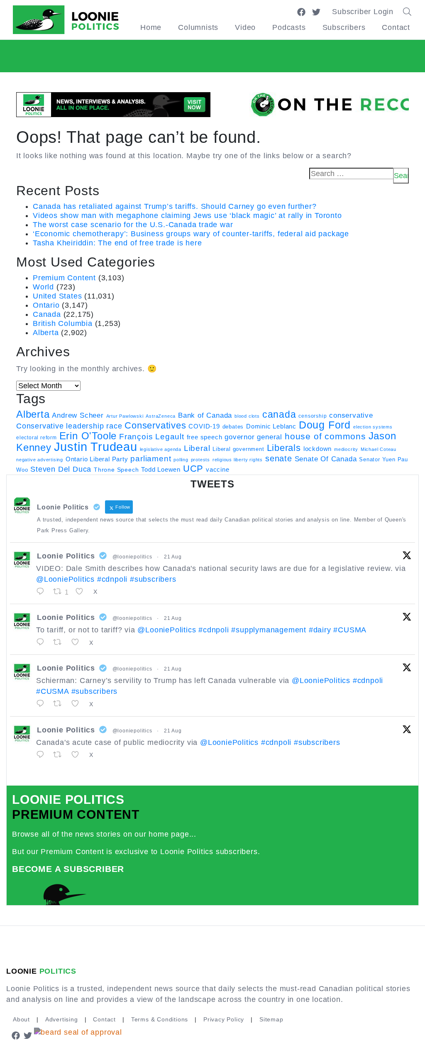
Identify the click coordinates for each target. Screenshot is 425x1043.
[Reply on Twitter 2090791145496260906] (42, 642)
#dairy (320, 630)
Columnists (198, 27)
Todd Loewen (161, 469)
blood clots (247, 416)
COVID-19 (204, 426)
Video (245, 27)
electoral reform (36, 438)
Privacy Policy (223, 1019)
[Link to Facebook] (301, 12)
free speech (204, 437)
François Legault (151, 436)
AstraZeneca (161, 416)
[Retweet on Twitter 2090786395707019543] (60, 704)
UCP (193, 468)
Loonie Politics (66, 556)
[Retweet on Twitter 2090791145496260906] (60, 642)
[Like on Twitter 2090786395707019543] (78, 704)
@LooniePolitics (65, 579)
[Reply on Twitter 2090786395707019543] (42, 704)
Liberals (284, 448)
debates (233, 427)
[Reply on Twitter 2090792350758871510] (42, 591)
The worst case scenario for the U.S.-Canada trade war (133, 224)
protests (200, 459)
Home (150, 27)
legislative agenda (160, 449)
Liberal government (238, 449)
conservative (351, 415)
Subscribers (344, 27)
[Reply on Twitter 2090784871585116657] (42, 755)
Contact (396, 27)
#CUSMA (349, 630)
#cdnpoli (112, 579)
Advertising (61, 1019)
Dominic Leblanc (271, 426)
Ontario (46, 305)
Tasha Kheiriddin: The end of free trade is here (117, 243)
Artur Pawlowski (125, 416)
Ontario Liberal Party (97, 459)
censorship (312, 416)
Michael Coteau (378, 449)
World (43, 287)
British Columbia (63, 323)
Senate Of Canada (326, 459)
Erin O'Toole (88, 436)
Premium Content (64, 278)
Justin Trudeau (95, 446)
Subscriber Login (362, 11)
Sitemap (271, 1019)
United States (57, 296)
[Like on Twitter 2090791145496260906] (78, 642)
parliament (150, 458)
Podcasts (288, 27)
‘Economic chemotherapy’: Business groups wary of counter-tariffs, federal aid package (191, 234)
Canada (47, 314)
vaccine (218, 469)
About (21, 1019)
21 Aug (173, 557)
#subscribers (153, 579)
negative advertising (39, 459)
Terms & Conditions (159, 1019)
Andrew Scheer (77, 415)
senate (278, 458)
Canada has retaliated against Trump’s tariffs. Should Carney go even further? (175, 206)
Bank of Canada (205, 415)
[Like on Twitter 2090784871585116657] (78, 755)
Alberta (46, 332)
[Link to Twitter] (316, 12)
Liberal (197, 448)
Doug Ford (325, 425)
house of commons (325, 436)
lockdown (317, 449)
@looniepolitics (132, 557)
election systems (373, 426)
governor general (253, 437)
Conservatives (155, 425)
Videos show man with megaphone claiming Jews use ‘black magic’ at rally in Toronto (187, 215)
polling (180, 459)
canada (279, 414)
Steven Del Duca (60, 469)
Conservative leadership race (69, 426)
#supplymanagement (268, 630)
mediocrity (346, 449)
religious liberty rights (237, 459)
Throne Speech (116, 469)
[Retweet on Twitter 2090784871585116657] (60, 755)
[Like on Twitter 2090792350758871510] (82, 591)
